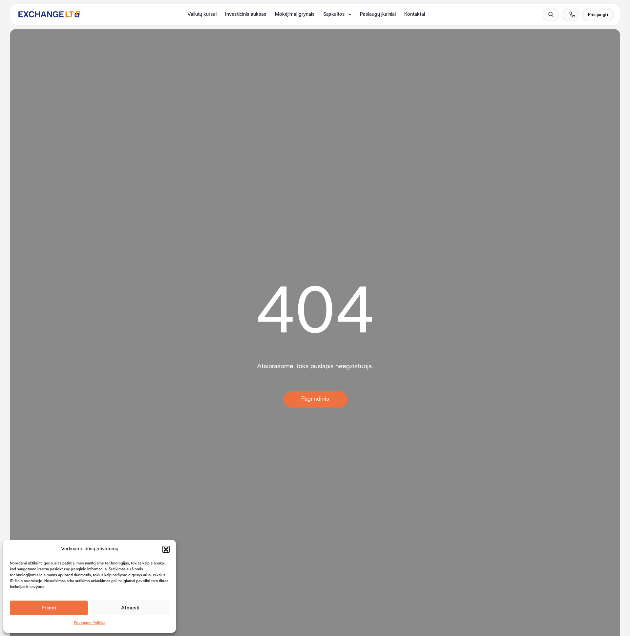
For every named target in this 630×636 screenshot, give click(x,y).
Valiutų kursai (202, 14)
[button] (166, 549)
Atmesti (130, 608)
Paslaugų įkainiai (378, 14)
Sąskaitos (334, 14)
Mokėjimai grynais (295, 14)
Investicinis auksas (245, 14)
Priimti (49, 608)
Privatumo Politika (89, 623)
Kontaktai (414, 14)
